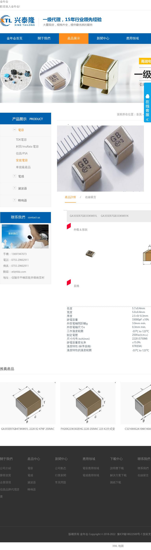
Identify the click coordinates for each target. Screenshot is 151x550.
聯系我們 (143, 468)
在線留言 (143, 475)
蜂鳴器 (22, 200)
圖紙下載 (115, 482)
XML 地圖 (118, 546)
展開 (147, 108)
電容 (21, 130)
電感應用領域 (91, 475)
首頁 (139, 114)
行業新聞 (60, 475)
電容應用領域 (91, 468)
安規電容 (22, 160)
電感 (21, 176)
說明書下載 (117, 468)
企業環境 (5, 482)
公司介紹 (5, 468)
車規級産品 (23, 167)
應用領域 (132, 38)
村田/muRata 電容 (27, 146)
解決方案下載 (118, 475)
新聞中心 (103, 38)
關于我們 (44, 38)
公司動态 (60, 468)
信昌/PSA (22, 153)
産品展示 (73, 38)
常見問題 (60, 482)
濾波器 (22, 188)
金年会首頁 (14, 38)
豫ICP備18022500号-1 (129, 534)
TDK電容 (21, 139)
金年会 (4, 1)
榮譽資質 (5, 475)
